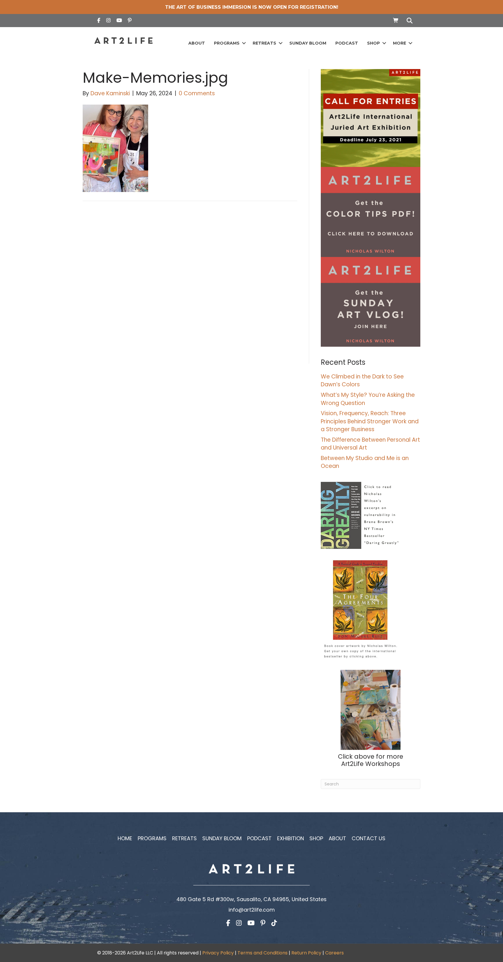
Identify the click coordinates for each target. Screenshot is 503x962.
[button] (244, 43)
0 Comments (197, 93)
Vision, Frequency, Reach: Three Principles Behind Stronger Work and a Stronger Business (370, 421)
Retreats (264, 43)
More (399, 43)
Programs (227, 43)
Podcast (346, 43)
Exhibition (290, 838)
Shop (373, 43)
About (196, 43)
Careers (334, 952)
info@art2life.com (252, 909)
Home (125, 838)
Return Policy (306, 952)
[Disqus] (190, 288)
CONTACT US (368, 838)
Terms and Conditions (263, 952)
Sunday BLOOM (307, 43)
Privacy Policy (218, 952)
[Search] (408, 20)
